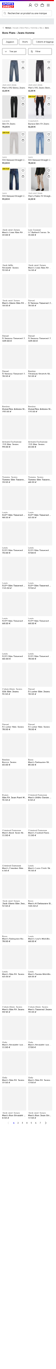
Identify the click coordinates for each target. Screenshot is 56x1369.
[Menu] (48, 5)
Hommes (34, 28)
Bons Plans (24, 28)
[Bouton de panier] (42, 5)
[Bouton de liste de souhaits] (36, 5)
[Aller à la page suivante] (45, 1123)
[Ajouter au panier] (23, 68)
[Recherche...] (5, 13)
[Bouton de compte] (30, 5)
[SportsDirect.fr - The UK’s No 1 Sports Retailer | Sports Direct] (8, 5)
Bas (41, 28)
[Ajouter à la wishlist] (23, 62)
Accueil (15, 28)
